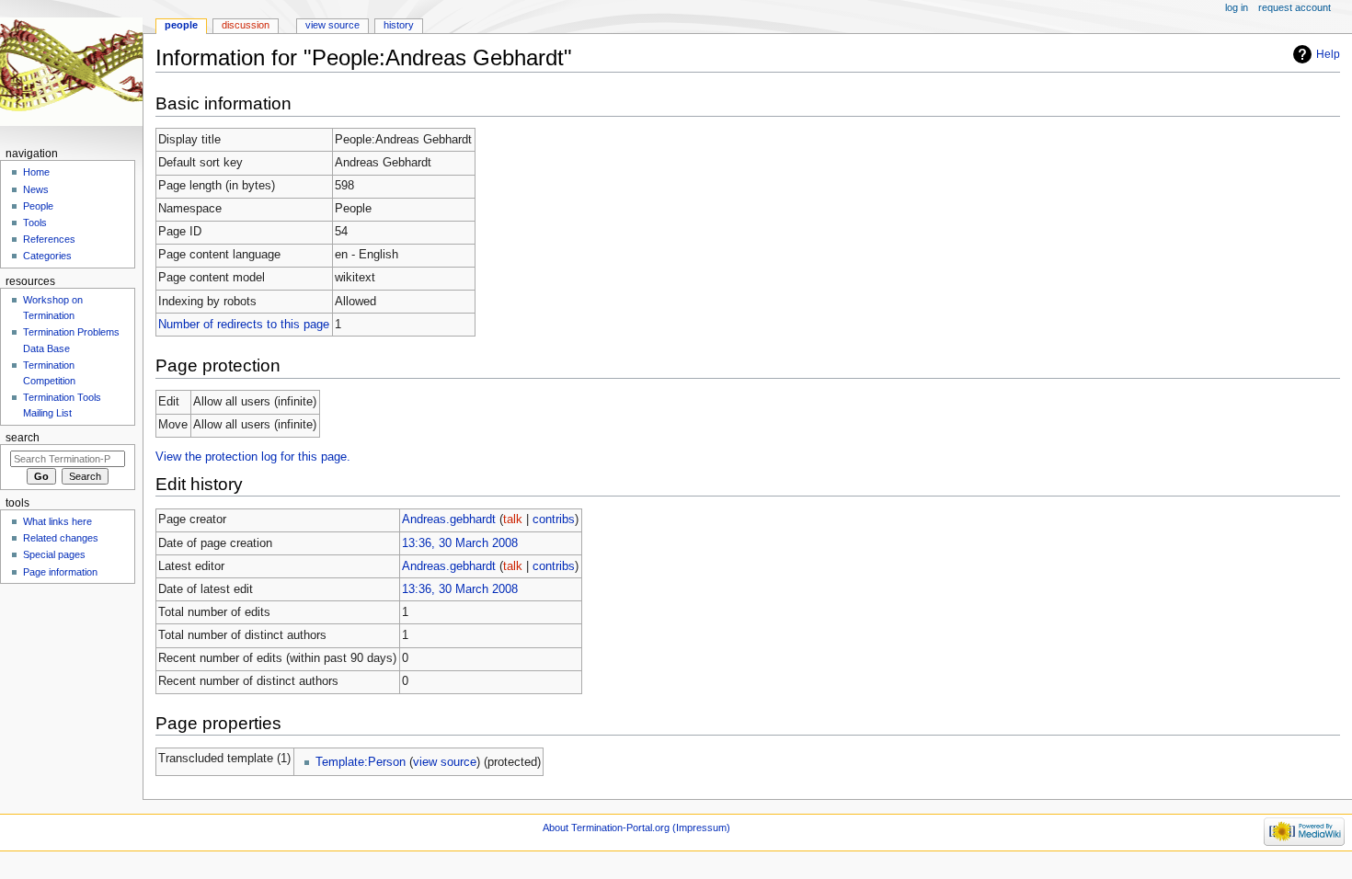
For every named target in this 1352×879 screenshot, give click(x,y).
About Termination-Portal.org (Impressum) (636, 827)
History (399, 24)
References (49, 239)
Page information (60, 571)
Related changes (60, 537)
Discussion (245, 24)
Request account (1294, 7)
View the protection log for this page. (252, 457)
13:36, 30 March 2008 (460, 543)
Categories (47, 255)
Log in (1236, 7)
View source (332, 24)
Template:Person (360, 762)
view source (444, 762)
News (36, 189)
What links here (57, 521)
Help (1328, 54)
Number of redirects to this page (243, 324)
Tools (35, 222)
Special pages (54, 554)
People (181, 24)
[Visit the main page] (71, 71)
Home (36, 171)
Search (23, 437)
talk (512, 519)
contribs (554, 519)
